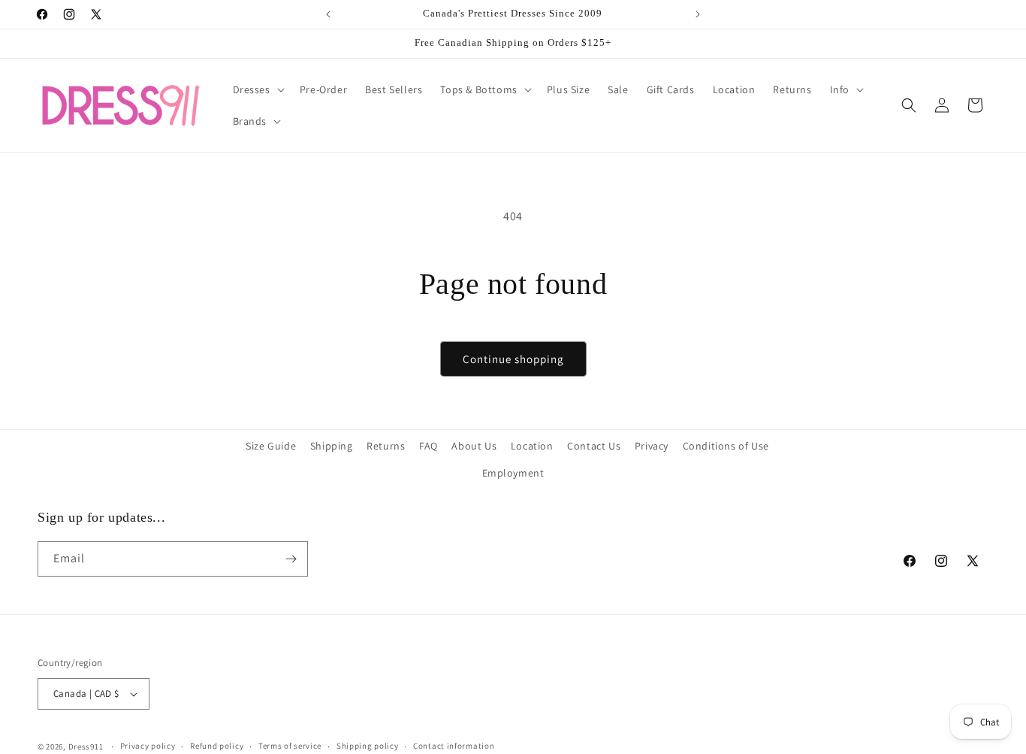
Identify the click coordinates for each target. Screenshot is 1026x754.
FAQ (428, 446)
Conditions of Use (726, 446)
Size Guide (271, 446)
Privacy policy (148, 745)
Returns (386, 446)
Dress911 (86, 746)
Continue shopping (513, 359)
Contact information (453, 745)
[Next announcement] (697, 14)
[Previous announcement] (328, 14)
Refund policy (216, 745)
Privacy (651, 446)
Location (532, 446)
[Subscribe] (290, 559)
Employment (513, 473)
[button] (257, 89)
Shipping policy (367, 745)
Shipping (331, 446)
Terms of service (289, 745)
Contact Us (593, 446)
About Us (473, 446)
